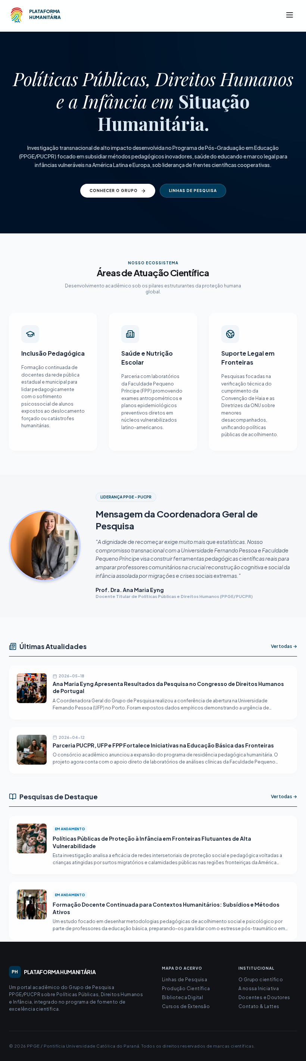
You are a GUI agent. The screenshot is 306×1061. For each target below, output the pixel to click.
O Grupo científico (260, 979)
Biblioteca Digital (182, 997)
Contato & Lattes (258, 1006)
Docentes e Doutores (264, 997)
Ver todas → (284, 646)
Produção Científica (186, 988)
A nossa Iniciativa (258, 988)
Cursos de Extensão (186, 1006)
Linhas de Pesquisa (193, 190)
